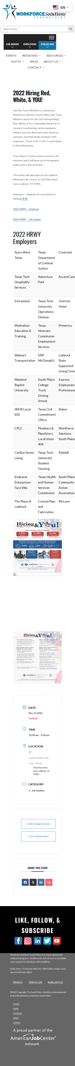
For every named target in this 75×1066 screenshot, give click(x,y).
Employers (29, 44)
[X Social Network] (33, 882)
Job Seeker (12, 44)
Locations (17, 1013)
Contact (35, 67)
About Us (51, 61)
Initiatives (30, 55)
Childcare (47, 44)
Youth (16, 61)
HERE (25, 198)
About (16, 1018)
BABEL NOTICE (55, 982)
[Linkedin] (41, 882)
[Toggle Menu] (51, 37)
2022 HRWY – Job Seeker (27, 219)
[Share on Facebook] (25, 882)
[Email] (48, 882)
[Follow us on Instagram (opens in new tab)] (29, 943)
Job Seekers (38, 790)
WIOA (34, 61)
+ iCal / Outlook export (38, 836)
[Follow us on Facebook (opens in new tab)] (19, 943)
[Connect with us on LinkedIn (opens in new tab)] (38, 943)
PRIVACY (17, 982)
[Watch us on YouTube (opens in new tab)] (57, 943)
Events (11, 55)
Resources (55, 55)
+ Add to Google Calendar (38, 824)
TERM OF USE (35, 982)
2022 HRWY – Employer (26, 208)
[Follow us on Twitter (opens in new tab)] (48, 943)
